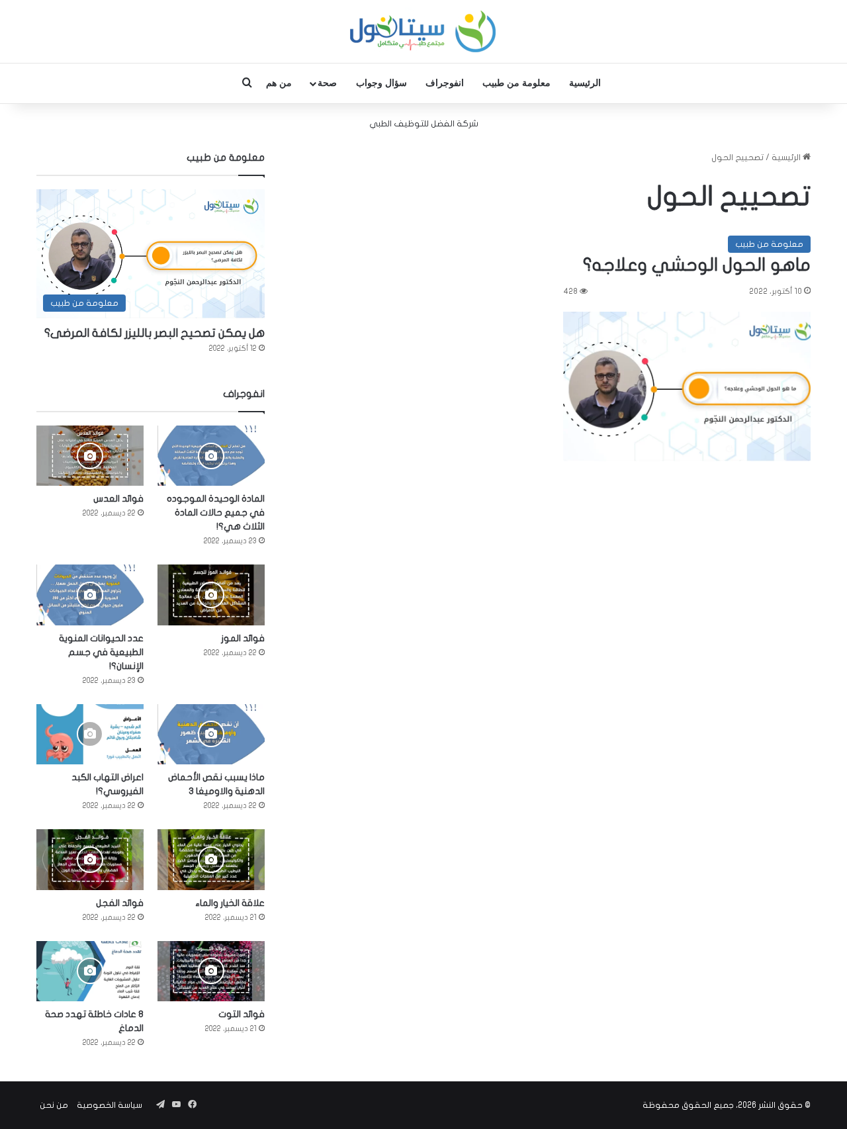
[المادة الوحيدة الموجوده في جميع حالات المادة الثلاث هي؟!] (211, 456)
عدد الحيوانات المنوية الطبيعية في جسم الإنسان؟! (101, 652)
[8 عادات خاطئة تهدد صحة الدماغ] (90, 971)
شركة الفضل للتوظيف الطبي (423, 123)
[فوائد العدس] (90, 456)
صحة (327, 83)
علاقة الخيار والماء (230, 903)
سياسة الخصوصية (109, 1105)
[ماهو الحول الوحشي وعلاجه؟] (687, 386)
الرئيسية (585, 83)
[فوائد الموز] (211, 594)
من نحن (54, 1105)
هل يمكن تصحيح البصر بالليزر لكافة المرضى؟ (154, 333)
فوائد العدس (118, 499)
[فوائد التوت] (211, 971)
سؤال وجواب (381, 83)
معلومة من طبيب (516, 83)
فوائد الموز (243, 638)
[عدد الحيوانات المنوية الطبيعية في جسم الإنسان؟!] (90, 594)
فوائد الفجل (120, 903)
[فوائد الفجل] (90, 859)
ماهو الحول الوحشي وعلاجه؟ (697, 265)
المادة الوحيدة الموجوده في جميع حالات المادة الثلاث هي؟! (216, 512)
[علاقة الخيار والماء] (211, 859)
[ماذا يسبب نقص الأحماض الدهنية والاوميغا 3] (211, 734)
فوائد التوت (241, 1014)
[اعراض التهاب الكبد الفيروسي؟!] (90, 734)
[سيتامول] (423, 31)
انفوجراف (444, 83)
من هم (279, 83)
